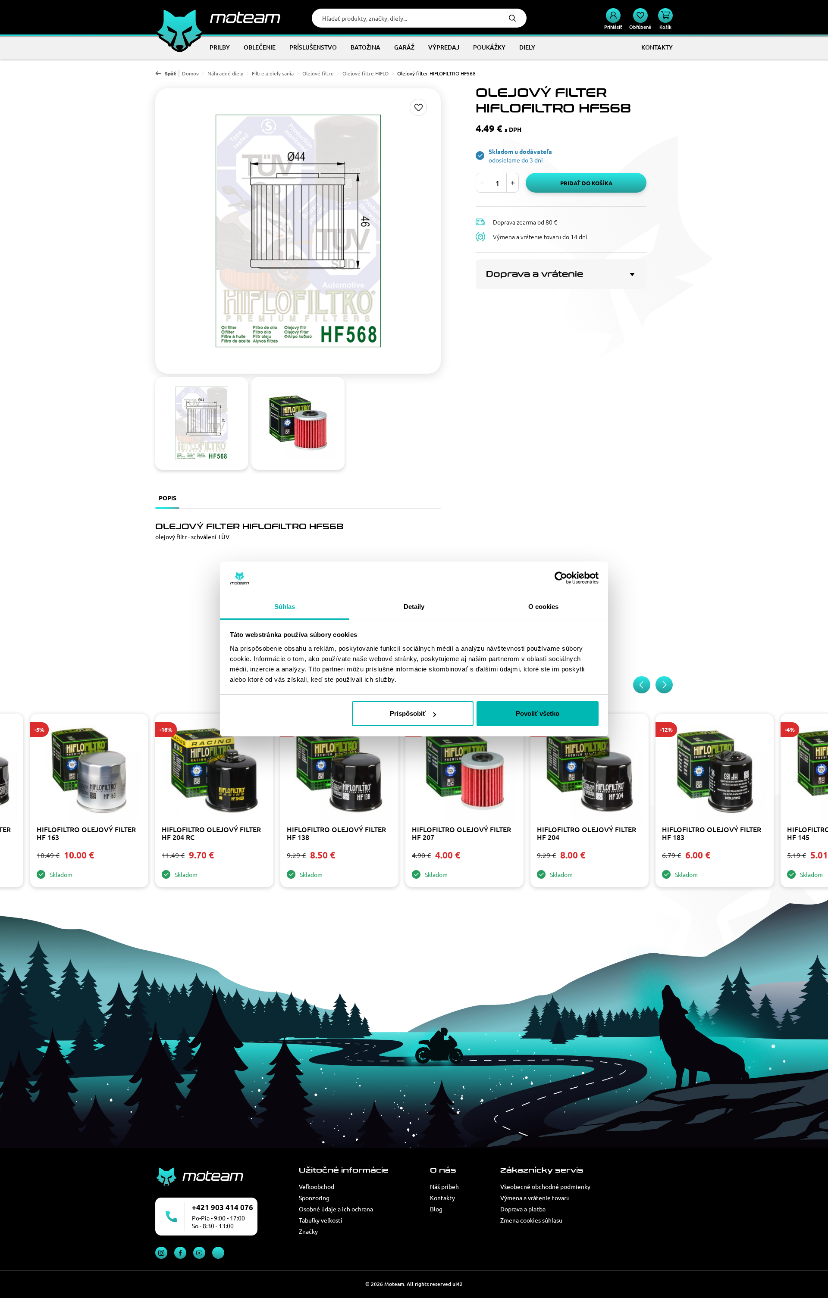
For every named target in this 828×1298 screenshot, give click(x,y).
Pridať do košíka (586, 183)
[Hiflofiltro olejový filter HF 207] (464, 771)
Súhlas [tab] (284, 606)
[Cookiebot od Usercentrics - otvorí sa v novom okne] (561, 578)
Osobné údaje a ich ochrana (336, 1209)
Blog (436, 1209)
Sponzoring (314, 1197)
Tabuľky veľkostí (320, 1220)
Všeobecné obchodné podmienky (545, 1186)
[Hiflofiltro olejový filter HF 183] (714, 771)
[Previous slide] (641, 684)
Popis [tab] (167, 498)
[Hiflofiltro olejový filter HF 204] (589, 771)
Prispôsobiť (408, 713)
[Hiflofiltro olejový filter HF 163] (89, 771)
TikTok (218, 1253)
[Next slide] (664, 684)
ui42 (457, 1284)
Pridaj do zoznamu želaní (418, 107)
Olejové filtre (318, 73)
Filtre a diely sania (273, 73)
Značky (308, 1231)
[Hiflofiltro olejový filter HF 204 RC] (214, 771)
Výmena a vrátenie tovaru (535, 1197)
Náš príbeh (444, 1186)
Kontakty (442, 1197)
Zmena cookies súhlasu (531, 1220)
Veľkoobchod (316, 1186)
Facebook (180, 1253)
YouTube (199, 1253)
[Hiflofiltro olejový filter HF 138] (339, 771)
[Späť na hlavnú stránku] (217, 17)
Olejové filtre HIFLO (365, 73)
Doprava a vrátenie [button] (534, 274)
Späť (170, 73)
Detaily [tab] (414, 606)
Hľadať (512, 18)
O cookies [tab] (543, 606)
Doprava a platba (523, 1209)
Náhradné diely (225, 73)
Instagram (161, 1253)
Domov (190, 73)
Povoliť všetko (537, 713)
